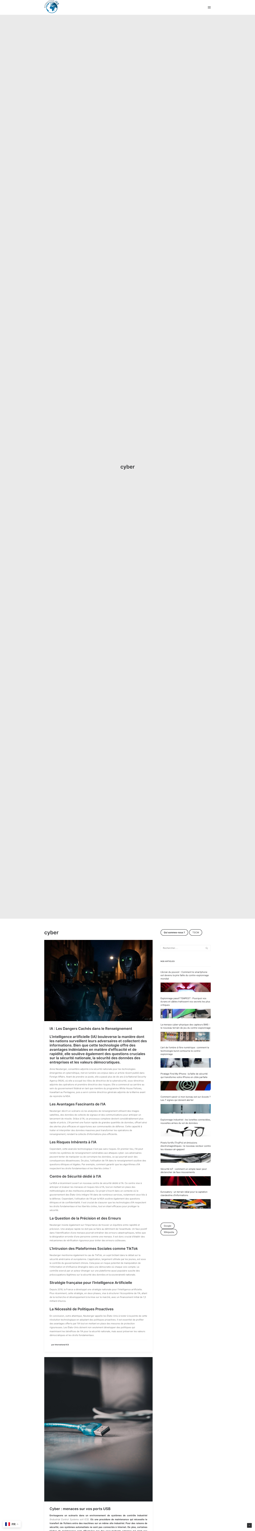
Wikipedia (169, 1232)
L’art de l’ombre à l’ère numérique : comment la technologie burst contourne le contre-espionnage (185, 1051)
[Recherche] (186, 948)
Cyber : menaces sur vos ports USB (80, 1509)
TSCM (195, 932)
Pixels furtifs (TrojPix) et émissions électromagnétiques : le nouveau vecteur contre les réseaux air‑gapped (186, 1146)
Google (167, 1225)
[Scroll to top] (249, 1525)
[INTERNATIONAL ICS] (51, 7)
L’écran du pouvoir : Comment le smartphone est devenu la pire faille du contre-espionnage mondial (185, 975)
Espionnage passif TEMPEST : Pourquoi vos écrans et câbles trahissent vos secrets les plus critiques (185, 1001)
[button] (209, 7)
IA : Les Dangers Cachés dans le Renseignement (91, 1028)
